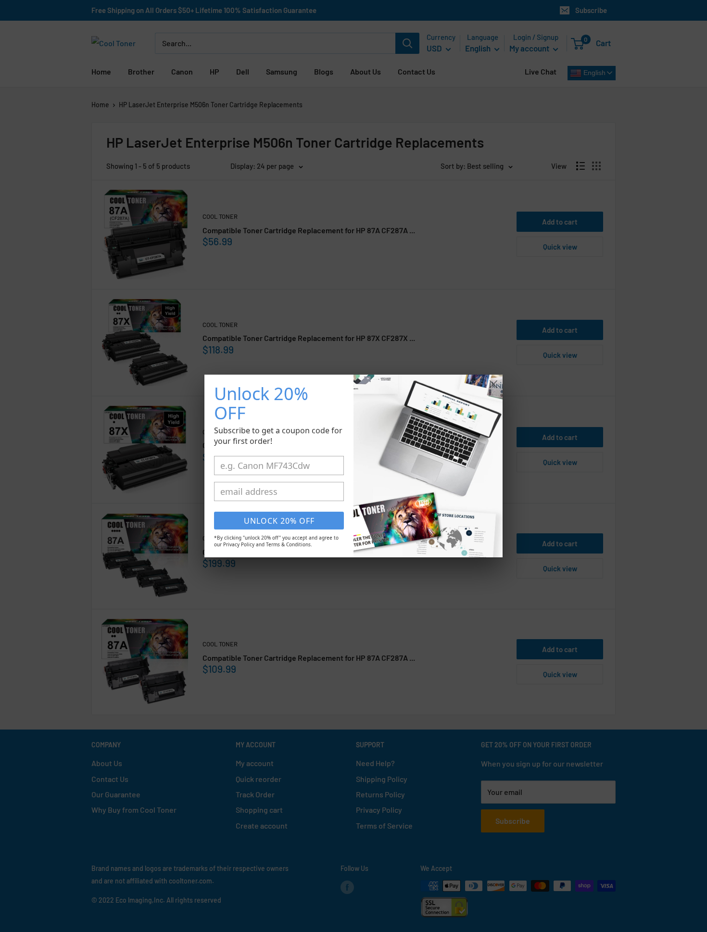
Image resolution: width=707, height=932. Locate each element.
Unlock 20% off (279, 521)
